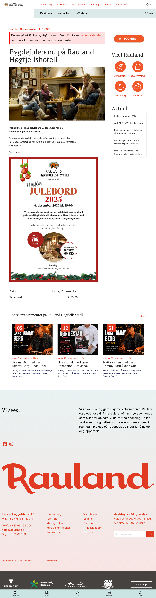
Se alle (143, 316)
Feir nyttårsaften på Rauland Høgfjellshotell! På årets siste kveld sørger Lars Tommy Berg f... (122, 373)
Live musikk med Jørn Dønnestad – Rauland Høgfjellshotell (73, 364)
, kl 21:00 (33, 358)
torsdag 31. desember (113, 358)
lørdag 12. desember (67, 358)
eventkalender (92, 35)
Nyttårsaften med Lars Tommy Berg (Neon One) (120, 364)
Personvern (51, 560)
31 (111, 328)
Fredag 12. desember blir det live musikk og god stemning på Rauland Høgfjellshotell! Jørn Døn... (78, 373)
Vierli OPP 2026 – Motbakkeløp (128, 123)
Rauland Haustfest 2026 (125, 116)
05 (19, 328)
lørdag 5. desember (20, 358)
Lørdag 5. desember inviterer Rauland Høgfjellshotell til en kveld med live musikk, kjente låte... (32, 373)
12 (65, 328)
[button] (149, 13)
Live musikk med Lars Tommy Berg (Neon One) (29, 364)
